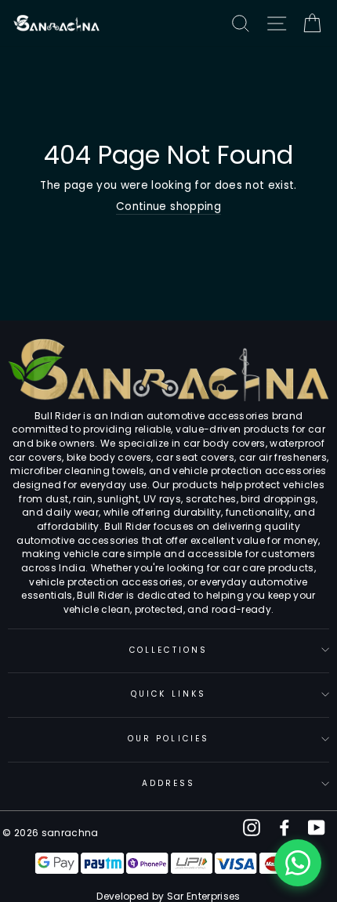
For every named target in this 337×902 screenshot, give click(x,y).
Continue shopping (168, 207)
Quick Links (168, 694)
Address (168, 783)
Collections (168, 650)
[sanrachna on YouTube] (316, 827)
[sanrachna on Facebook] (284, 827)
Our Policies (168, 738)
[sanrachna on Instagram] (251, 827)
